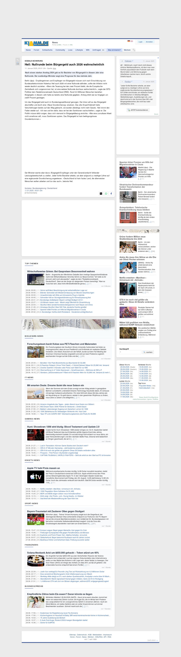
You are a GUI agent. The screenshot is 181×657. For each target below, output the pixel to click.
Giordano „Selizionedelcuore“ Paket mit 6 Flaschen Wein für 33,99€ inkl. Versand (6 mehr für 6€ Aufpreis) (80, 372)
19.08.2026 (124, 392)
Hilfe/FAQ (98, 637)
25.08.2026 (124, 376)
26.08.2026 (124, 373)
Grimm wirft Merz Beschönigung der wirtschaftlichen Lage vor (63, 290)
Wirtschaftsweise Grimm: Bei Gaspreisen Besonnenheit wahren (61, 271)
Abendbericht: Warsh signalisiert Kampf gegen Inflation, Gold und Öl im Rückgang (71, 578)
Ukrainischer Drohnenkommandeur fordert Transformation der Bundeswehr (136, 186)
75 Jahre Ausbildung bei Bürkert (52, 617)
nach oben (151, 640)
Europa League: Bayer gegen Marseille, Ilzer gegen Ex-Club (63, 530)
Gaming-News (32, 419)
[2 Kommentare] (31, 192)
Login (140, 42)
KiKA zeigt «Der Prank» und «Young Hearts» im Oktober (61, 496)
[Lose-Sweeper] (134, 51)
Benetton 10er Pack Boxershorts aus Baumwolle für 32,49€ (63, 363)
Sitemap (72, 634)
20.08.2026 (124, 390)
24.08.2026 (124, 378)
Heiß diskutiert (144, 388)
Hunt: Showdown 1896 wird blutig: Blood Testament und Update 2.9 (63, 426)
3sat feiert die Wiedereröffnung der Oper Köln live (59, 498)
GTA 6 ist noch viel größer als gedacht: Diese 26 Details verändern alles (67, 450)
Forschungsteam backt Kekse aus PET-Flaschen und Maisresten (62, 344)
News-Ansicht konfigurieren (148, 397)
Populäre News (145, 385)
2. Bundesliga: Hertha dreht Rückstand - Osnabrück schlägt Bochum (66, 312)
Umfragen (98, 50)
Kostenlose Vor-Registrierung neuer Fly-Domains (59, 613)
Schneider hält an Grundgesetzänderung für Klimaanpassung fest (65, 297)
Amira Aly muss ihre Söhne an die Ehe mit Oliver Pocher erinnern (137, 258)
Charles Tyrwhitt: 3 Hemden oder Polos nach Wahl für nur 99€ (64, 367)
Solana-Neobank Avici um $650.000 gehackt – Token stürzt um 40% (63, 552)
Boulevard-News (34, 336)
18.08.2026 (124, 394)
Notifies (155, 399)
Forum (36, 50)
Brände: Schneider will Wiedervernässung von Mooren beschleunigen (67, 292)
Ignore (149, 399)
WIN (87, 50)
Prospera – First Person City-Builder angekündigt (59, 453)
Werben (127, 50)
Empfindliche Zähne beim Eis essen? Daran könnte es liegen (59, 594)
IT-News (29, 377)
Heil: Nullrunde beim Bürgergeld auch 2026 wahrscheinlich (64, 64)
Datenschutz (82, 634)
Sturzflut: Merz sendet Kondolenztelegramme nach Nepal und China (66, 304)
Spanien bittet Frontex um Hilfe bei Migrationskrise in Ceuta (63, 309)
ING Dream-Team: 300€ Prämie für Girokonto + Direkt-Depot (63, 406)
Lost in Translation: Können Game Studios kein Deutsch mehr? (64, 445)
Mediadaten (97, 634)
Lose (70, 50)
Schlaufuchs (47, 50)
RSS (109, 637)
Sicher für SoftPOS (47, 622)
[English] (132, 41)
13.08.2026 (143, 373)
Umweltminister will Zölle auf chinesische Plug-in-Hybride (62, 295)
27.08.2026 (124, 371)
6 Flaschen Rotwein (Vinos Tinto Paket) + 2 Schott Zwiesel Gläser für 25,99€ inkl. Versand (74, 365)
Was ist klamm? (114, 50)
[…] (87, 283)
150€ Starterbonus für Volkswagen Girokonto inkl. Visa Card (63, 411)
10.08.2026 (143, 380)
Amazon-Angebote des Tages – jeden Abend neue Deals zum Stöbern (67, 404)
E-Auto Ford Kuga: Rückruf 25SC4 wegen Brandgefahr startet (63, 620)
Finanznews (31, 545)
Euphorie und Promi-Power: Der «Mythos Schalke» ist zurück (63, 535)
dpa (54, 68)
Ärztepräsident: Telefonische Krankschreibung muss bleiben (134, 208)
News (28, 50)
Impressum (107, 634)
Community (60, 50)
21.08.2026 (124, 388)
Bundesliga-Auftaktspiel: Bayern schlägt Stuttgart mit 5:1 (61, 300)
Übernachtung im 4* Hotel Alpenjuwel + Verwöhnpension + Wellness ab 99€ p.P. (71, 370)
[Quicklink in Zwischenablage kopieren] (17, 60)
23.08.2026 (124, 383)
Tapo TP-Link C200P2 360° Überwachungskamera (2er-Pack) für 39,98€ (68, 414)
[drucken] (17, 63)
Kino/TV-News (32, 460)
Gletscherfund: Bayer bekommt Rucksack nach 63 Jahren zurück (65, 537)
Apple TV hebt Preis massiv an (43, 468)
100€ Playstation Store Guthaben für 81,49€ (57, 491)
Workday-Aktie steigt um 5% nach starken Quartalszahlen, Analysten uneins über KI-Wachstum (76, 576)
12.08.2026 (143, 376)
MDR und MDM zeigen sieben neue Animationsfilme (60, 493)
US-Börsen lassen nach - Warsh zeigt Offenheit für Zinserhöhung (65, 302)
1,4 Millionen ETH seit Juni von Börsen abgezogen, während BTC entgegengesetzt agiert (74, 581)
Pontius (128, 81)
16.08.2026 (143, 367)
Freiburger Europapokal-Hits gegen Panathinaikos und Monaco (64, 532)
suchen (149, 352)
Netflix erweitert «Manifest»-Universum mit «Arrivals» (60, 489)
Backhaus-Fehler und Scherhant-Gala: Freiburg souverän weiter (65, 540)
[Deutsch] (129, 41)
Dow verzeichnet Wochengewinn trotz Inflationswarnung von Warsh (66, 574)
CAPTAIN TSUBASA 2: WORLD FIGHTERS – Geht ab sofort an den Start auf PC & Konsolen (75, 455)
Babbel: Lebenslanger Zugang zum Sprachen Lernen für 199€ (64, 409)
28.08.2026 (124, 369)
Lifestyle (79, 50)
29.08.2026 (124, 367)
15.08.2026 (143, 369)
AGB (89, 634)
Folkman (128, 61)
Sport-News (31, 503)
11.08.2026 (143, 378)
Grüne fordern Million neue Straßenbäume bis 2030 (132, 237)
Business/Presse (34, 586)
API (105, 637)
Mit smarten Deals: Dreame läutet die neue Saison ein (55, 385)
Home (72, 637)
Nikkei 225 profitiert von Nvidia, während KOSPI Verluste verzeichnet (136, 323)
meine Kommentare (139, 399)
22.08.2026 (124, 385)
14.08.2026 (143, 371)
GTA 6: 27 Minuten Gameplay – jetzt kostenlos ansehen (61, 448)
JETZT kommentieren (139, 110)
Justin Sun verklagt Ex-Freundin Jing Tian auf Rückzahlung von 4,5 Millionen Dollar (72, 571)
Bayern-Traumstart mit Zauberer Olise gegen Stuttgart (55, 511)
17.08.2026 (124, 396)
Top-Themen (31, 263)
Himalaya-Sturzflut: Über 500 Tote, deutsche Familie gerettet (63, 307)
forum (156, 114)
